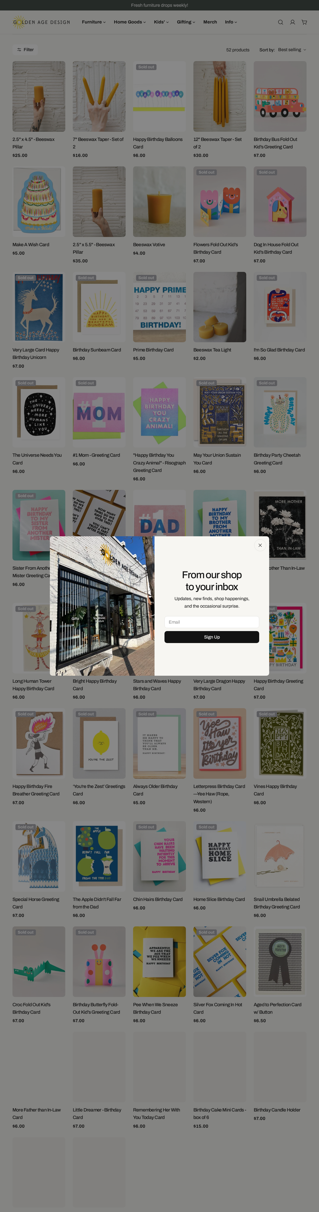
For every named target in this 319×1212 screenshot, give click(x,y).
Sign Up (212, 637)
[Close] (260, 545)
